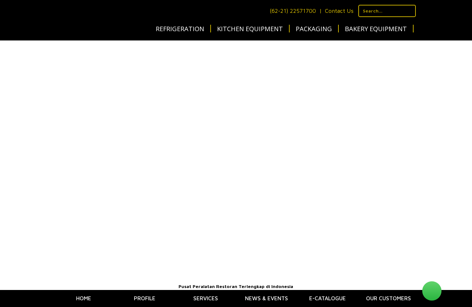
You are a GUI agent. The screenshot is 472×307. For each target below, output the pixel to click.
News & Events (266, 298)
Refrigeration (180, 28)
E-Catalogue (327, 298)
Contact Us (339, 10)
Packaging (314, 28)
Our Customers (388, 298)
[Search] (410, 10)
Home (83, 298)
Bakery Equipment (376, 28)
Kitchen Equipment (250, 28)
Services (205, 298)
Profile (144, 298)
